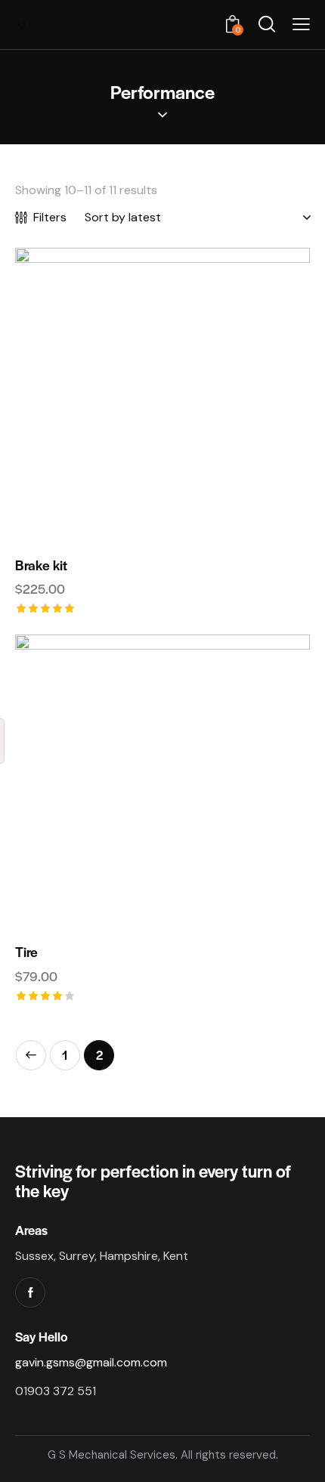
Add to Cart (162, 530)
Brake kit (41, 565)
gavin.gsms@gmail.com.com (91, 1362)
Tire (26, 952)
